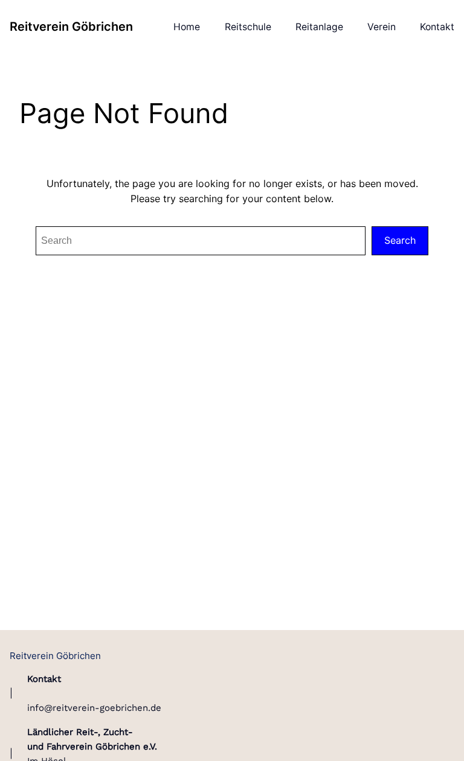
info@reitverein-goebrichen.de (94, 707)
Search (400, 240)
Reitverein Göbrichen (71, 26)
